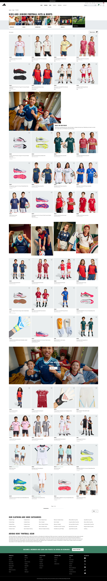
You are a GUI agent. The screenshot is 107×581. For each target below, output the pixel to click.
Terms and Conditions (52, 578)
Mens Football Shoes (43, 526)
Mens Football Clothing (43, 524)
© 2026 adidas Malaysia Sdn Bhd (64, 578)
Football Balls (11, 524)
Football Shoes (27, 522)
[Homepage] (4, 4)
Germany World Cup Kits (74, 524)
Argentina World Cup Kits (74, 522)
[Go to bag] (103, 5)
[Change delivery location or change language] (103, 3)
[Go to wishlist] (100, 5)
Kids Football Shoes (43, 519)
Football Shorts (27, 524)
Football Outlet (12, 528)
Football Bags (11, 522)
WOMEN (45, 5)
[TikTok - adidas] (91, 570)
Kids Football (56, 522)
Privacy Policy (45, 578)
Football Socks (27, 526)
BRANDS (60, 5)
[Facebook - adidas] (91, 558)
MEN (41, 5)
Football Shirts (27, 519)
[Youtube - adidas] (91, 573)
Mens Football (41, 522)
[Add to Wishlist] (29, 36)
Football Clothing (12, 526)
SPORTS (54, 5)
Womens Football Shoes (58, 519)
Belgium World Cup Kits (88, 526)
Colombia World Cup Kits (89, 524)
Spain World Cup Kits (73, 526)
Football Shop (11, 519)
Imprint (57, 578)
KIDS (50, 5)
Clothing (85, 528)
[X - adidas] (91, 564)
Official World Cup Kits (73, 519)
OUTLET (65, 5)
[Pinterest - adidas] (91, 567)
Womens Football (57, 524)
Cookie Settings (39, 578)
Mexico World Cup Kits (88, 522)
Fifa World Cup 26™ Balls (59, 528)
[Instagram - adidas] (91, 561)
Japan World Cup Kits (73, 528)
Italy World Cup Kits (88, 519)
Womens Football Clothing (44, 528)
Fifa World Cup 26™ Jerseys (59, 526)
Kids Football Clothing (28, 528)
